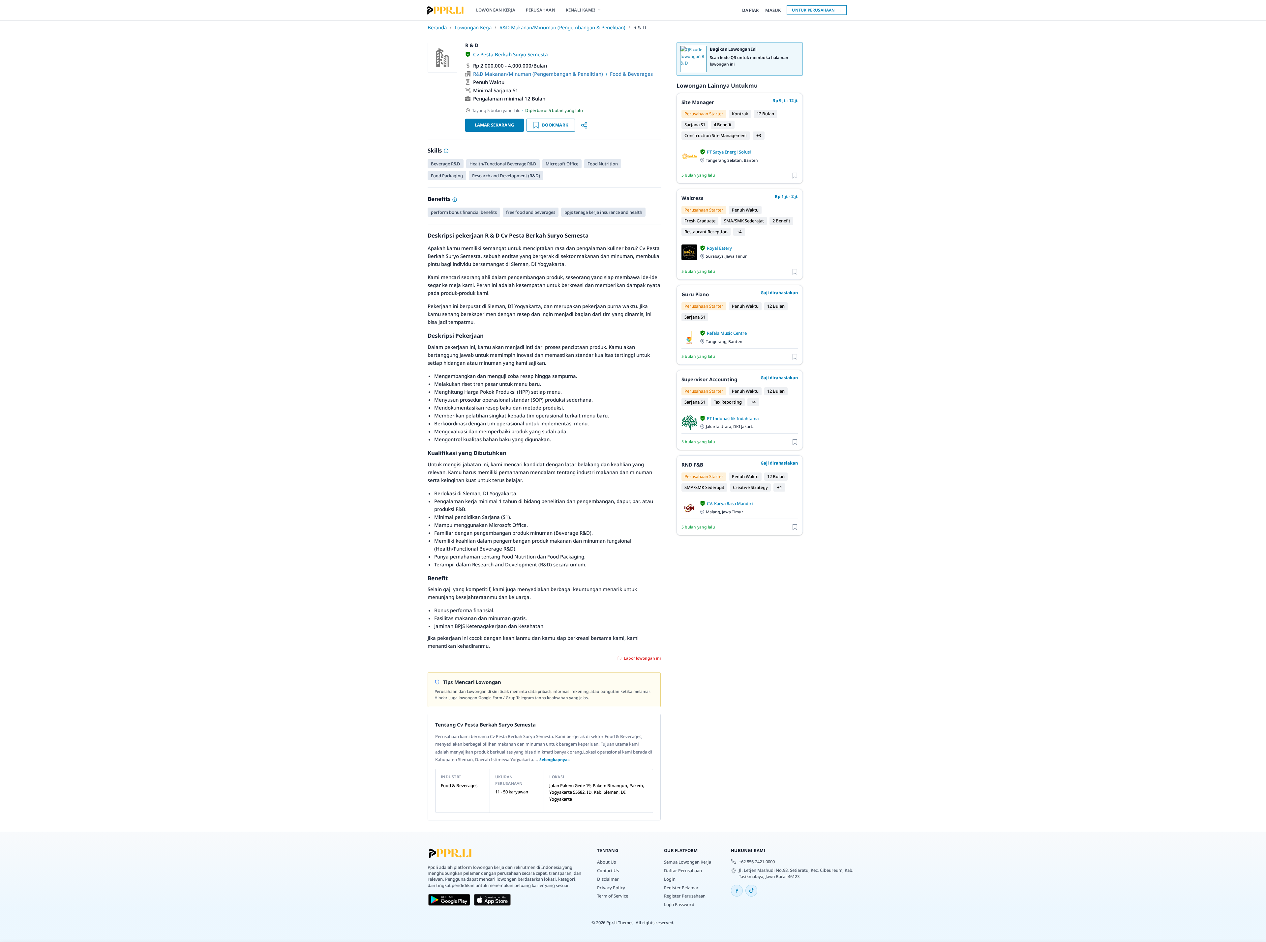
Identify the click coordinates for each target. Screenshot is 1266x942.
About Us (606, 862)
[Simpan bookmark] (795, 175)
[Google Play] (449, 900)
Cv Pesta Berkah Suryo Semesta (510, 54)
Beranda (437, 27)
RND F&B (692, 464)
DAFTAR (750, 10)
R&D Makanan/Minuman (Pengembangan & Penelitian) (562, 27)
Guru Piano (695, 294)
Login (670, 879)
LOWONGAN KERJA (495, 10)
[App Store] (492, 900)
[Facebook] (737, 891)
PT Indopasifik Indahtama (733, 418)
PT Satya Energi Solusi (729, 152)
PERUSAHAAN (540, 10)
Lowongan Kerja (473, 27)
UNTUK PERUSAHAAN (816, 10)
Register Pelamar (681, 888)
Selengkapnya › (554, 759)
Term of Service (612, 896)
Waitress (692, 198)
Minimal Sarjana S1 (495, 90)
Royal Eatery (719, 248)
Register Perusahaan (685, 896)
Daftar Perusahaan (683, 870)
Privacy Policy (611, 888)
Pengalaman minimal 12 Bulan (509, 98)
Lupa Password (679, 904)
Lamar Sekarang (494, 125)
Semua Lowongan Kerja (687, 862)
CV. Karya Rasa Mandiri (730, 503)
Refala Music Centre (727, 333)
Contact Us (608, 870)
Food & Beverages (631, 74)
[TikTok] (751, 891)
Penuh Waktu (488, 82)
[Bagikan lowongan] (584, 125)
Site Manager (697, 102)
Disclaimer (608, 879)
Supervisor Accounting (709, 379)
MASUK (773, 10)
